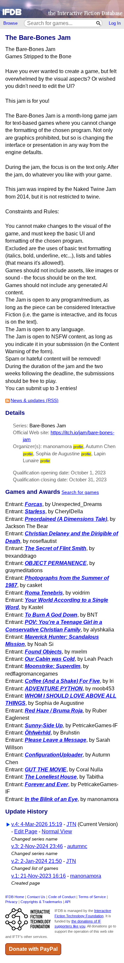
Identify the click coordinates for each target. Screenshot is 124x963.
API (67, 902)
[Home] (62, 9)
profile (78, 447)
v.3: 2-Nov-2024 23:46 (37, 846)
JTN (71, 824)
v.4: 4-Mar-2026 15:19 (36, 824)
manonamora (85, 876)
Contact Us (36, 897)
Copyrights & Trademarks (41, 902)
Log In (115, 23)
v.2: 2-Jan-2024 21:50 (36, 861)
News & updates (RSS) (35, 400)
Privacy (11, 902)
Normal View (57, 831)
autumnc (77, 846)
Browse (10, 23)
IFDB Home (14, 897)
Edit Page (25, 831)
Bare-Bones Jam (47, 425)
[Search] (99, 23)
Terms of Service (92, 897)
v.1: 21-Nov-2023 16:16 (38, 876)
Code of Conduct (61, 897)
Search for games (80, 492)
